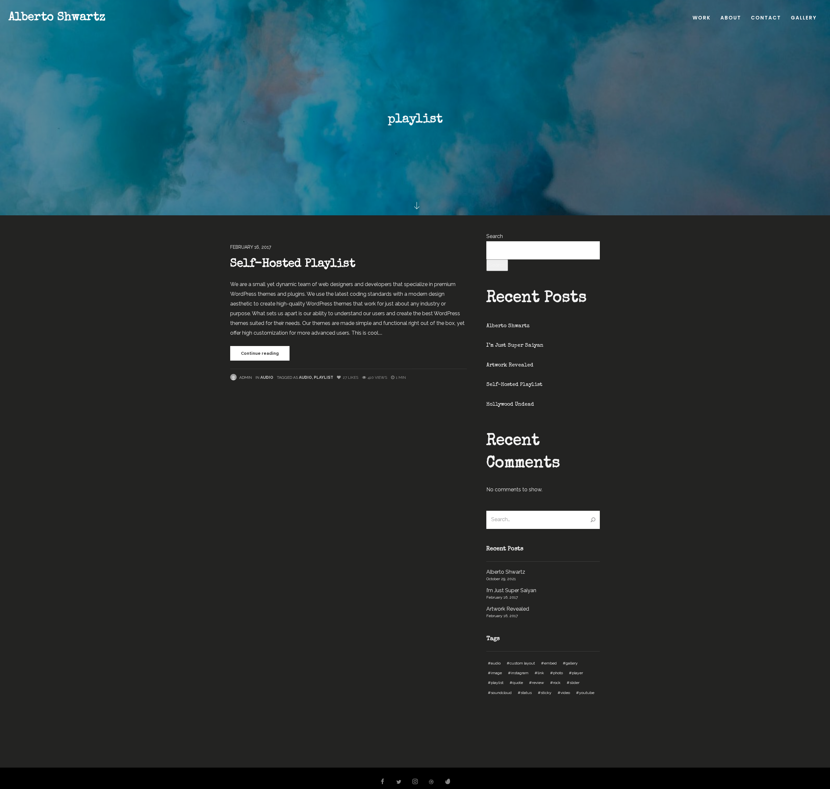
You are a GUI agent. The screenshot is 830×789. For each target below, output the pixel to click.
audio (305, 377)
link (541, 673)
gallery (572, 663)
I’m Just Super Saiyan (514, 345)
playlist (323, 377)
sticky (546, 692)
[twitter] (398, 782)
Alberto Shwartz (56, 18)
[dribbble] (431, 782)
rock (557, 682)
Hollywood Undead (510, 404)
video (565, 692)
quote (518, 682)
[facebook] (382, 782)
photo (558, 673)
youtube (586, 692)
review (538, 682)
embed (550, 663)
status (526, 692)
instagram (519, 673)
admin (245, 377)
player (577, 673)
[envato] (447, 782)
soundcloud (501, 692)
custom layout (522, 663)
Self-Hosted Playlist (292, 264)
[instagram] (415, 782)
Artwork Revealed (509, 365)
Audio (266, 377)
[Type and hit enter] (593, 520)
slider (574, 682)
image (496, 673)
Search (494, 236)
